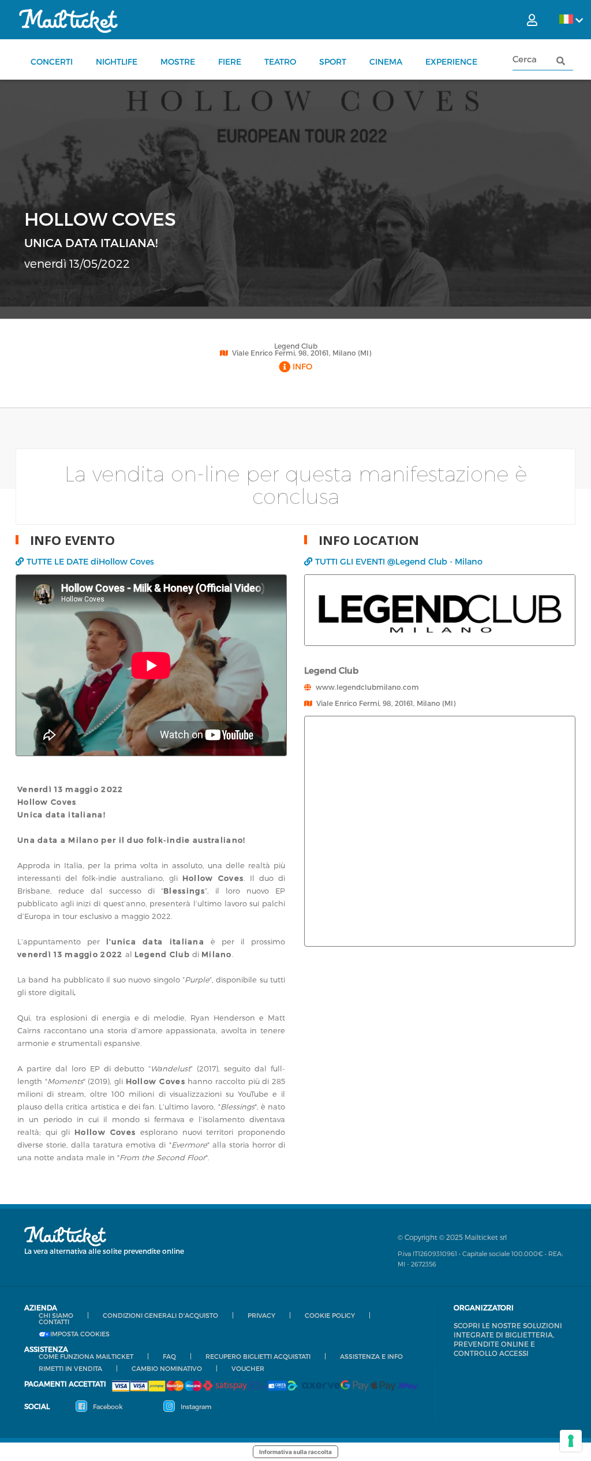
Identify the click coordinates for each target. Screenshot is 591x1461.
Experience (451, 61)
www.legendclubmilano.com (367, 687)
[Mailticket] (68, 21)
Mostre (177, 61)
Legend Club (295, 346)
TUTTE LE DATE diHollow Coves (90, 561)
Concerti (52, 61)
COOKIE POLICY (330, 1315)
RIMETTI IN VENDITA (70, 1368)
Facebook (107, 1406)
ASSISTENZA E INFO (371, 1356)
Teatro (280, 61)
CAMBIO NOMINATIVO (167, 1368)
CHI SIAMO (56, 1315)
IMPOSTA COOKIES (80, 1334)
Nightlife (116, 61)
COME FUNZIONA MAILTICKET (86, 1356)
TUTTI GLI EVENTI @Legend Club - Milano (398, 561)
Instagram (195, 1406)
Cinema (385, 61)
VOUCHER (247, 1368)
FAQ (169, 1356)
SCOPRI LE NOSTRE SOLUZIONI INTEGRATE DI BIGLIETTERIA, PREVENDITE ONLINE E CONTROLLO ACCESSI (508, 1339)
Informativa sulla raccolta (295, 1451)
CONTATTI (54, 1321)
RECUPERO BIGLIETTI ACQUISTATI (258, 1356)
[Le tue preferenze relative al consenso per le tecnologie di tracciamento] (571, 1441)
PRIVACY (261, 1315)
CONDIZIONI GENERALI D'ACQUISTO (160, 1315)
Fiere (229, 61)
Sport (332, 61)
